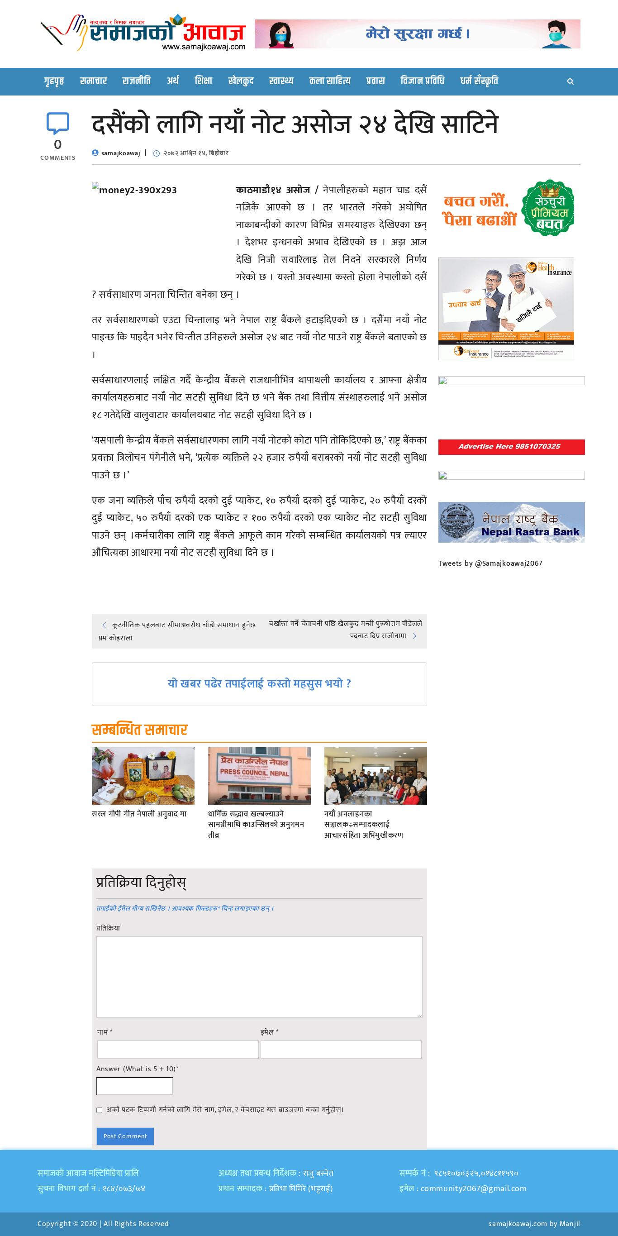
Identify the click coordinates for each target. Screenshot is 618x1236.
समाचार (93, 81)
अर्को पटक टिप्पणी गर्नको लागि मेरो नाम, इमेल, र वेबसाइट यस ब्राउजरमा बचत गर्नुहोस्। (225, 1110)
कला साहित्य (330, 81)
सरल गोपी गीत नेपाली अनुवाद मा (139, 814)
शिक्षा (204, 81)
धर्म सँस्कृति (480, 81)
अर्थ (173, 81)
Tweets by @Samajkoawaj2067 (490, 564)
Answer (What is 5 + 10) (137, 1069)
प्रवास (375, 81)
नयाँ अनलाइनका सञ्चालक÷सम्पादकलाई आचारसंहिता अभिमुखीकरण (364, 825)
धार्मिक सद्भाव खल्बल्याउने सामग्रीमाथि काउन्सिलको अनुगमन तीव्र (256, 825)
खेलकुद (241, 81)
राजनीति (137, 81)
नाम (105, 1032)
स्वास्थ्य (281, 81)
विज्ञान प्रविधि (423, 81)
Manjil (570, 1224)
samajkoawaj (121, 153)
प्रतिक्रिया (108, 928)
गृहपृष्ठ (54, 81)
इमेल (270, 1032)
